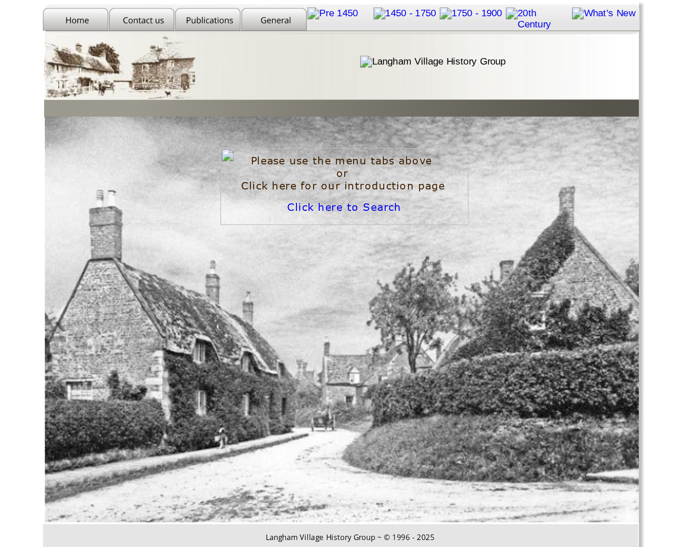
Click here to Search (344, 207)
